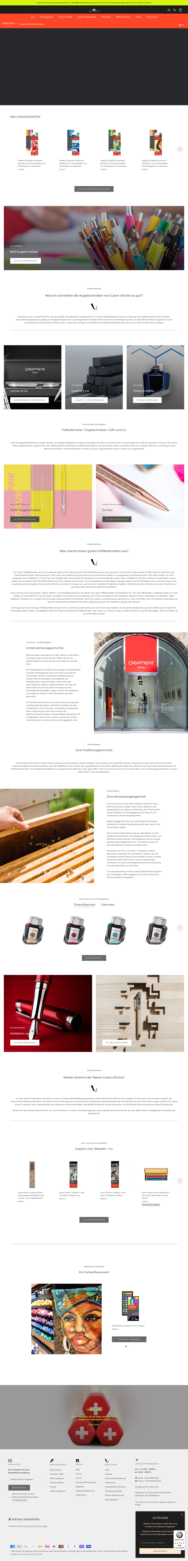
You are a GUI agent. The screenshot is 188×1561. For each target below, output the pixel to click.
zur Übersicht (94, 958)
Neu (32, 17)
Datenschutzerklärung (115, 1478)
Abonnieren (160, 1551)
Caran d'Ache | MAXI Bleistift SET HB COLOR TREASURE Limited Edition (156, 1195)
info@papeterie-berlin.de (146, 1487)
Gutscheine (81, 1495)
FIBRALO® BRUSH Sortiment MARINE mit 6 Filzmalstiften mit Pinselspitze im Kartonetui (73, 163)
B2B (78, 1469)
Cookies (108, 1474)
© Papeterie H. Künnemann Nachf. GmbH (26, 1554)
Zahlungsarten (111, 1499)
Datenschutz (21, 1500)
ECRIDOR (69, 443)
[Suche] (174, 10)
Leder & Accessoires (87, 17)
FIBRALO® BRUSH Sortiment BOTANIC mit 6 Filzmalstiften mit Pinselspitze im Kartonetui (113, 163)
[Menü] (183, 1531)
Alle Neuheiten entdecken (94, 189)
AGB (107, 1470)
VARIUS (82, 443)
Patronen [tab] (107, 904)
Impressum (110, 1482)
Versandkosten (61, 1551)
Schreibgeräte (46, 17)
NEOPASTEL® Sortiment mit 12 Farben (128, 1326)
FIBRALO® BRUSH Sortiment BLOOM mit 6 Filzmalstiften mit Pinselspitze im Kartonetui (31, 163)
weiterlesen (94, 1424)
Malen (138, 17)
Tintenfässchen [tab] (84, 904)
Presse (53, 1487)
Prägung (80, 1486)
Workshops (152, 17)
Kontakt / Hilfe (56, 1474)
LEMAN (61, 443)
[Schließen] (182, 1514)
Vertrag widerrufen (114, 1491)
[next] (180, 149)
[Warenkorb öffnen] (180, 9)
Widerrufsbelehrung (114, 1495)
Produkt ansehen (129, 1339)
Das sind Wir (56, 1470)
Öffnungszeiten (57, 1478)
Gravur (79, 1474)
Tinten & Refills (65, 17)
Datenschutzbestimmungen (35, 1526)
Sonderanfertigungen (86, 1482)
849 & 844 (105, 17)
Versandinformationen (115, 1487)
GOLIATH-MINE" (58, 317)
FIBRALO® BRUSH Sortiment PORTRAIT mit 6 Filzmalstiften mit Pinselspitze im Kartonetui (155, 163)
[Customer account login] (169, 10)
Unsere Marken (57, 1482)
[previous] (8, 149)
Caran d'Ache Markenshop (32, 24)
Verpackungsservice (85, 1491)
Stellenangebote (58, 1491)
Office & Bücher (123, 17)
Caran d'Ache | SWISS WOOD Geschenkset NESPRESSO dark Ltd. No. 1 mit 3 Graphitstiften (31, 1195)
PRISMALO (62, 766)
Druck (78, 1478)
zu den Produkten (94, 1220)
